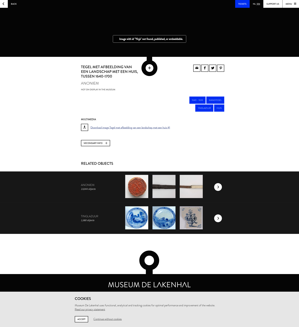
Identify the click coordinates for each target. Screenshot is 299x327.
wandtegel (215, 100)
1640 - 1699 (197, 100)
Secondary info (93, 143)
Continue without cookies (107, 319)
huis (219, 108)
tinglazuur (204, 108)
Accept (81, 319)
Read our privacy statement (90, 309)
